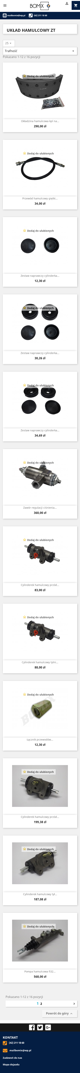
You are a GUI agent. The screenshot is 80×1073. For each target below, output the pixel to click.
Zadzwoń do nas (12, 1057)
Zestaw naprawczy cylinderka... (40, 275)
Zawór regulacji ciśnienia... (40, 507)
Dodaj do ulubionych (40, 76)
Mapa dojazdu (11, 1064)
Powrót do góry (59, 1013)
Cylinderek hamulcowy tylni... (40, 662)
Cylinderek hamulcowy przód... (40, 585)
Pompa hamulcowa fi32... (40, 971)
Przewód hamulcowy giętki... (40, 198)
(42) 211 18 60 (40, 15)
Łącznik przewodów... (40, 739)
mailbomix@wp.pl (16, 15)
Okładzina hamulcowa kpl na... (40, 121)
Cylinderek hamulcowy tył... (40, 894)
